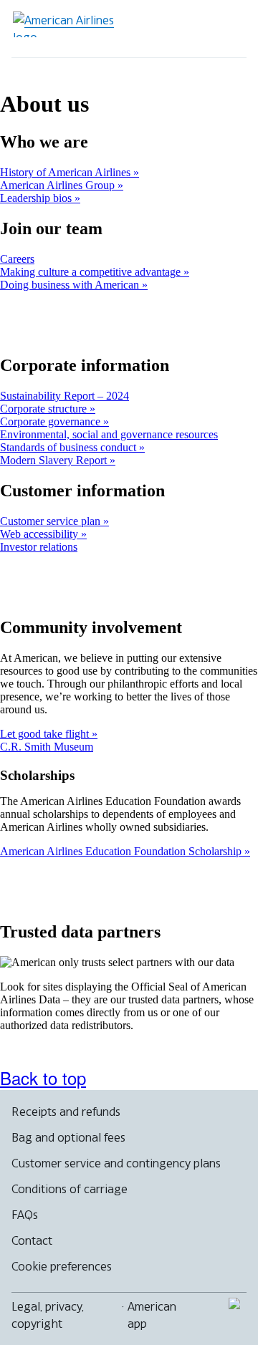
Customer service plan (51, 521)
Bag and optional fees (68, 1137)
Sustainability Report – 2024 (64, 396)
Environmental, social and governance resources (109, 434)
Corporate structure (45, 408)
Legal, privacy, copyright (47, 1315)
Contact (31, 1240)
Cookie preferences (61, 1266)
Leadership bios (37, 198)
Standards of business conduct (69, 447)
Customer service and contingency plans (116, 1163)
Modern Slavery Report (55, 460)
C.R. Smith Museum (46, 747)
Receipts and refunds (65, 1111)
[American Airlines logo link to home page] (68, 24)
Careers (17, 259)
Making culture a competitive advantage (91, 272)
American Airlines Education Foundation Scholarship (122, 851)
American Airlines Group (59, 185)
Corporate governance (51, 421)
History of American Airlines (66, 172)
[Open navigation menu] (226, 28)
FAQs (24, 1214)
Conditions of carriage (69, 1189)
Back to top (43, 1077)
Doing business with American (71, 285)
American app (152, 1315)
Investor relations (38, 547)
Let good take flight (46, 734)
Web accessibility (40, 534)
